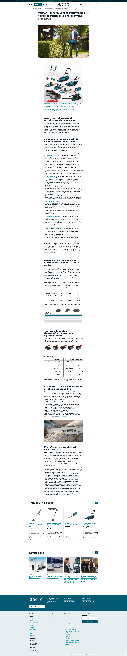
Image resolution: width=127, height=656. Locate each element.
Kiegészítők (32, 633)
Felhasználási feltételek (79, 654)
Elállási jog (67, 638)
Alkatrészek (32, 635)
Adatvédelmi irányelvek (70, 625)
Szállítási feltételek (68, 636)
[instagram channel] (36, 650)
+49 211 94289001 (51, 601)
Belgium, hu (33, 606)
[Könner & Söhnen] (63, 4)
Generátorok (32, 618)
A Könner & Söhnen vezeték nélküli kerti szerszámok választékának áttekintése (63, 104)
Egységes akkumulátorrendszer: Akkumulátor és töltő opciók (59, 106)
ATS (31, 631)
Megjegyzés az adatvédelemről (91, 654)
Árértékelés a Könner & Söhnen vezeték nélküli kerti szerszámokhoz (61, 109)
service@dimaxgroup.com (70, 601)
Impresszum (67, 644)
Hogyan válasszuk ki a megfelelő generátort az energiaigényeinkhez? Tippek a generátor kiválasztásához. (71, 579)
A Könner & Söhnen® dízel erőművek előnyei (54, 577)
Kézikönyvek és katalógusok (53, 619)
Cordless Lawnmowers (50, 176)
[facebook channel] (33, 650)
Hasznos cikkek (50, 617)
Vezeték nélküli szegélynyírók (52, 201)
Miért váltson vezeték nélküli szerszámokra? (55, 110)
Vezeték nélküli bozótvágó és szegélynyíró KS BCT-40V (54, 525)
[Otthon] (29, 8)
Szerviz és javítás (68, 617)
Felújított (31, 620)
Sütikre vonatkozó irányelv (67, 654)
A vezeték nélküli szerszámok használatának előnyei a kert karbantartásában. (63, 103)
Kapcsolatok (67, 615)
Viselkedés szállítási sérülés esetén (72, 640)
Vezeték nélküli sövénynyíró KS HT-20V (71, 524)
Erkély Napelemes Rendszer (35, 622)
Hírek (48, 621)
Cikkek (32, 8)
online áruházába (64, 416)
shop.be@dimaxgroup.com (53, 602)
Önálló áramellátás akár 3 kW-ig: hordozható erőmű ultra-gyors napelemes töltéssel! (89, 578)
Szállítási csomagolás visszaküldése (72, 642)
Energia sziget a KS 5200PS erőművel (35, 577)
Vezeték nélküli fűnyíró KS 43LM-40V (90, 524)
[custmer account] (93, 4)
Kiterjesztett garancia (69, 621)
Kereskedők (49, 623)
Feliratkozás (90, 621)
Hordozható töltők (33, 627)
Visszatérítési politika (69, 623)
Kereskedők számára (53, 4)
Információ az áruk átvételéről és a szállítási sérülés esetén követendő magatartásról (72, 633)
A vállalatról (49, 615)
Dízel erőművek (33, 629)
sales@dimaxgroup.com (88, 601)
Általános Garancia (69, 619)
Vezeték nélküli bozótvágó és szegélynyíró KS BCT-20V (36, 525)
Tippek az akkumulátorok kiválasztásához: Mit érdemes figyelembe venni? (62, 107)
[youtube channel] (30, 650)
